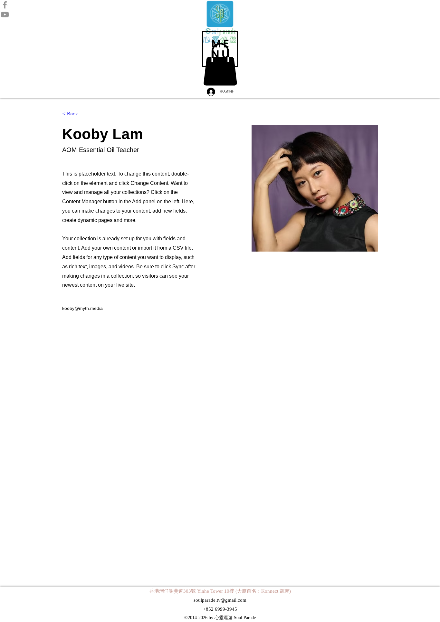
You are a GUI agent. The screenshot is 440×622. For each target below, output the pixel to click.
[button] (220, 49)
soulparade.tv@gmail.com (220, 600)
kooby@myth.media (82, 308)
